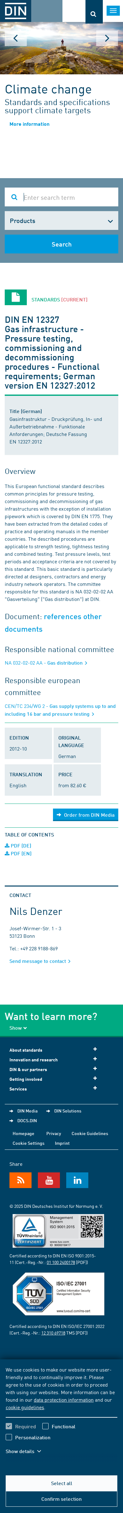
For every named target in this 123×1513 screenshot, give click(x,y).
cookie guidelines (25, 1407)
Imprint (62, 1143)
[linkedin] (77, 1180)
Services (18, 1088)
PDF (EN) (20, 853)
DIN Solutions (67, 1110)
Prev (16, 38)
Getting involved (25, 1079)
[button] (28, 1451)
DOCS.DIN (27, 1120)
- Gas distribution (44, 663)
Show (15, 1028)
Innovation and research (33, 1059)
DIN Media (27, 1110)
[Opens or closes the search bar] (94, 12)
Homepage (23, 1133)
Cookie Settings (28, 1143)
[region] (61, 1414)
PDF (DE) (20, 845)
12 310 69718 (53, 1333)
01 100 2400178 (61, 1262)
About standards (25, 1050)
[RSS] (20, 1180)
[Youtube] (49, 1180)
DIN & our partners (28, 1069)
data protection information (64, 1399)
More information (29, 124)
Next (107, 38)
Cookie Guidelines (90, 1133)
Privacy (53, 1133)
